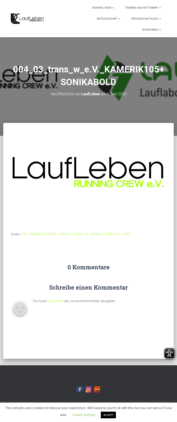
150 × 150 (27, 234)
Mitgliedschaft (107, 18)
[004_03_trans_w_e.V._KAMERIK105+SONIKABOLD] (88, 181)
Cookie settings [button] (84, 415)
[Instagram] (88, 389)
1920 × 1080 (121, 234)
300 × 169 (42, 234)
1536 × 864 (88, 234)
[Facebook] (80, 389)
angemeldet (55, 301)
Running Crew (102, 7)
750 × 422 (57, 234)
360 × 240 (104, 234)
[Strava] (97, 389)
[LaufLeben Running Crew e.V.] (27, 18)
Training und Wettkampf (142, 7)
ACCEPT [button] (108, 415)
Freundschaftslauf (145, 18)
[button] (113, 7)
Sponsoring (150, 29)
